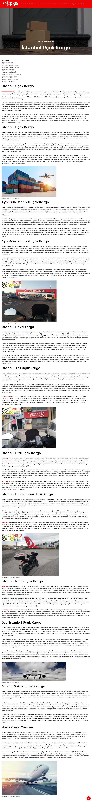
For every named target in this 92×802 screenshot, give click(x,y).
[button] (89, 798)
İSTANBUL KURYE (31, 800)
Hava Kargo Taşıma (9, 81)
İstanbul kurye (6, 396)
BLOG (24, 800)
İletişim (83, 4)
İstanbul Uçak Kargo (8, 62)
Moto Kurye (24, 4)
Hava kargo (5, 586)
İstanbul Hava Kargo (8, 69)
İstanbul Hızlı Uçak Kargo (9, 72)
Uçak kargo (5, 458)
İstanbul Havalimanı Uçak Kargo (12, 74)
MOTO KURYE (13, 800)
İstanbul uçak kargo (8, 91)
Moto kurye (5, 522)
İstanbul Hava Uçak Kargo (10, 76)
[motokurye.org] (10, 4)
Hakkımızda (32, 4)
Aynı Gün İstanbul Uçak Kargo (11, 65)
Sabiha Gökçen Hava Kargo (10, 79)
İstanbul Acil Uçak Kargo (9, 71)
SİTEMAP (19, 800)
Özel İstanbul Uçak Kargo (10, 78)
